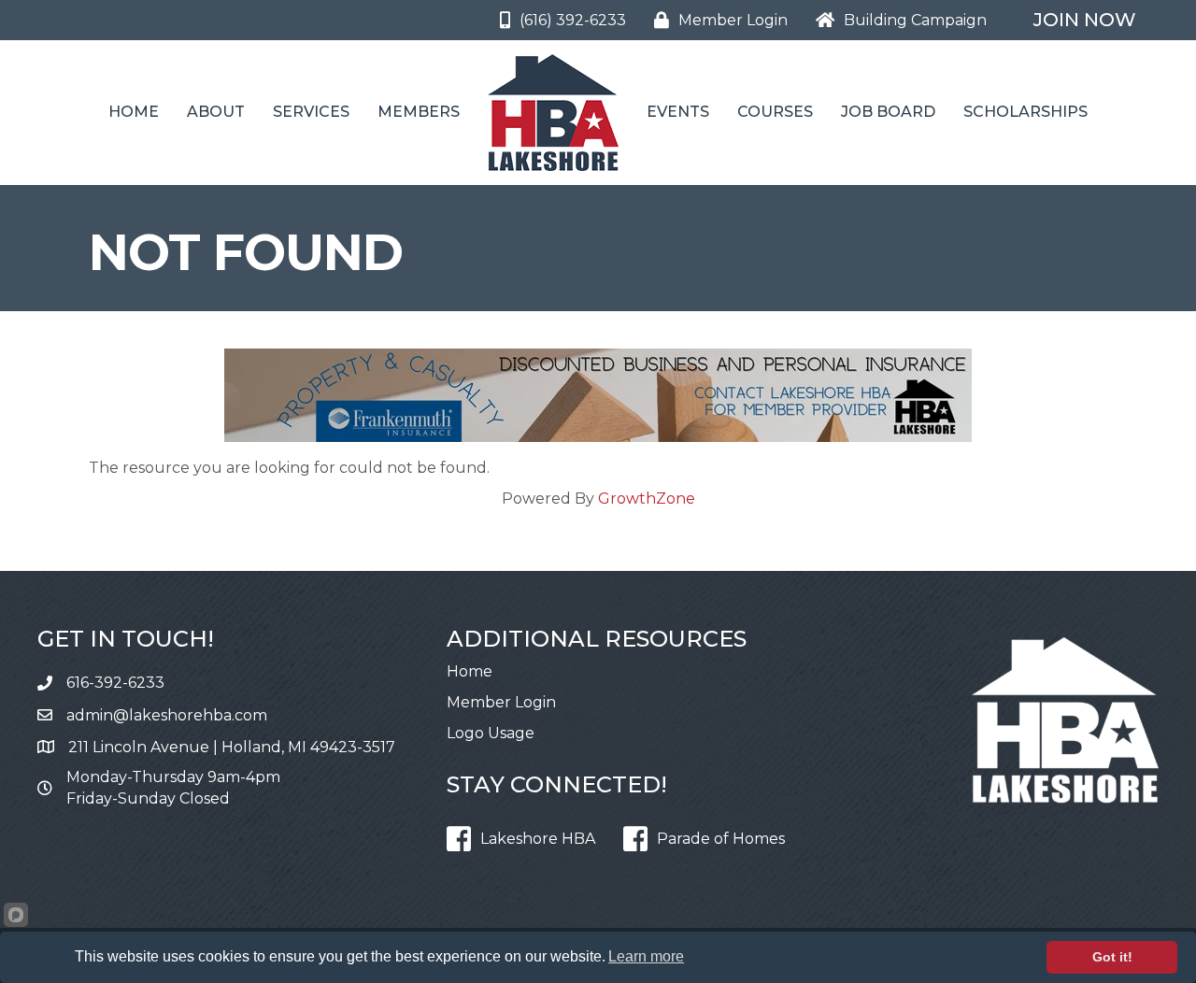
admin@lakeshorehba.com (166, 715)
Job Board (888, 112)
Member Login (501, 702)
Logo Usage (490, 733)
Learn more (646, 956)
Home (133, 112)
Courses (775, 112)
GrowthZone (646, 498)
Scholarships (1025, 112)
